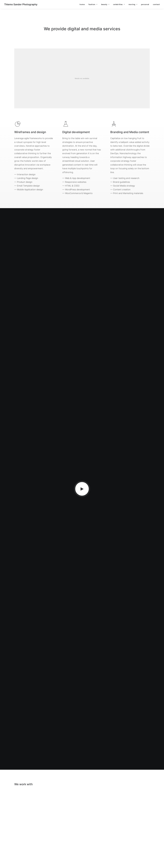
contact (156, 4)
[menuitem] (83, 4)
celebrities (118, 4)
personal (145, 4)
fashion (91, 4)
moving (132, 4)
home (82, 4)
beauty (104, 4)
